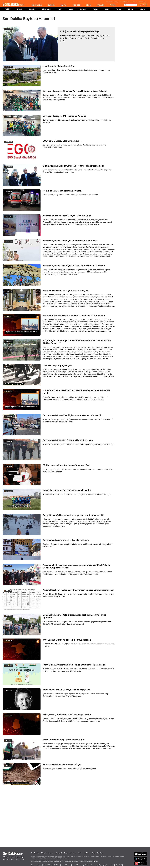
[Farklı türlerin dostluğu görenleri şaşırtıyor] (22, 749)
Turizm (118, 9)
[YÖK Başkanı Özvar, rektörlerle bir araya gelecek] (22, 649)
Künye (22, 859)
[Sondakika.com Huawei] (140, 863)
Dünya (51, 853)
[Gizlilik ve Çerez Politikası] (61, 865)
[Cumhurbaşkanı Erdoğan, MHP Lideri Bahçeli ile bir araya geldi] (22, 175)
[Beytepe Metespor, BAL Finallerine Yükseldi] (22, 125)
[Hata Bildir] (119, 865)
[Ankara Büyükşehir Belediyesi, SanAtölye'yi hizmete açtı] (22, 250)
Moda (71, 9)
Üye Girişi (142, 5)
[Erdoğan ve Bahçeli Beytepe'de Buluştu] (30, 44)
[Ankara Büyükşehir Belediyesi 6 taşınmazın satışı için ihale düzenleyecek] (22, 599)
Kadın (60, 9)
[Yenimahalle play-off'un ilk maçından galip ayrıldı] (22, 500)
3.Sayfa (142, 9)
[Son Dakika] (13, 4)
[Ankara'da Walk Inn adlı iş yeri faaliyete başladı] (22, 300)
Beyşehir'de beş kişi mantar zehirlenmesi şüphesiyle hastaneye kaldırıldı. (71, 195)
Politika (7, 9)
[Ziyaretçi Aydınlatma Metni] (107, 865)
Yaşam (95, 9)
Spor (66, 853)
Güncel (43, 853)
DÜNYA (63, 5)
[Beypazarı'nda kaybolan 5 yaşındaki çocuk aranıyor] (22, 450)
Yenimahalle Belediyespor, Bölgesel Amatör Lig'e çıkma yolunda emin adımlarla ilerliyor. (76, 494)
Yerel (80, 853)
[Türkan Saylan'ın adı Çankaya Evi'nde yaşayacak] (22, 699)
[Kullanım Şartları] (36, 865)
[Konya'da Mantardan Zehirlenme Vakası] (22, 200)
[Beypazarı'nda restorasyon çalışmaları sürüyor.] (22, 549)
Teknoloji (32, 9)
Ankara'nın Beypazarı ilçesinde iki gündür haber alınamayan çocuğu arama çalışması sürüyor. (78, 444)
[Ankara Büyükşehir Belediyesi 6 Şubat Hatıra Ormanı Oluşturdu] (22, 275)
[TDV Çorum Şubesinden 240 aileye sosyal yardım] (22, 724)
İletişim (18, 859)
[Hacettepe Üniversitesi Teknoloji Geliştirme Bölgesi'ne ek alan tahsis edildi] (22, 400)
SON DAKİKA (37, 5)
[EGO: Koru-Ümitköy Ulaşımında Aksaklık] (22, 150)
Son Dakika (35, 853)
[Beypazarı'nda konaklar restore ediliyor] (22, 774)
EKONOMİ (76, 5)
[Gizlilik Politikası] (47, 865)
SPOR (88, 5)
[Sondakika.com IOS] (140, 854)
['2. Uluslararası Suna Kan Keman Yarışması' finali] (22, 475)
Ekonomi (59, 853)
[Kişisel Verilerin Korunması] (89, 865)
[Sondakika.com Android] (140, 859)
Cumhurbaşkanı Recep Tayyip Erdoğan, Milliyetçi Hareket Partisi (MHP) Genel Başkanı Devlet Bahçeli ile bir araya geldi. (85, 38)
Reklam (13, 859)
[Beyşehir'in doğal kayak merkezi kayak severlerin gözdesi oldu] (22, 524)
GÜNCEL (51, 5)
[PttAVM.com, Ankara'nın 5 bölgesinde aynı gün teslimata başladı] (22, 674)
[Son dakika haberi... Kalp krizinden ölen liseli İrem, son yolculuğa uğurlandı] (22, 624)
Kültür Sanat (46, 9)
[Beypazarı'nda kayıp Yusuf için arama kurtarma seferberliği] (22, 425)
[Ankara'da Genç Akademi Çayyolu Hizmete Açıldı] (22, 225)
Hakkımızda (6, 859)
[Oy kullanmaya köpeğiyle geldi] (22, 375)
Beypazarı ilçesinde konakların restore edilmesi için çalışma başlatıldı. (70, 769)
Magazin (73, 853)
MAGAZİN (100, 5)
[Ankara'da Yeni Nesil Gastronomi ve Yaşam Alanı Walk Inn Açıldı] (22, 325)
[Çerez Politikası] (75, 865)
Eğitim (130, 9)
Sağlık (107, 9)
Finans (19, 9)
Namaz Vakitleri (97, 853)
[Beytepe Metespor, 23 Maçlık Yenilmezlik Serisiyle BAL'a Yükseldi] (22, 100)
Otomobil (83, 9)
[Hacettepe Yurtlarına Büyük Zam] (22, 75)
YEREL (112, 5)
